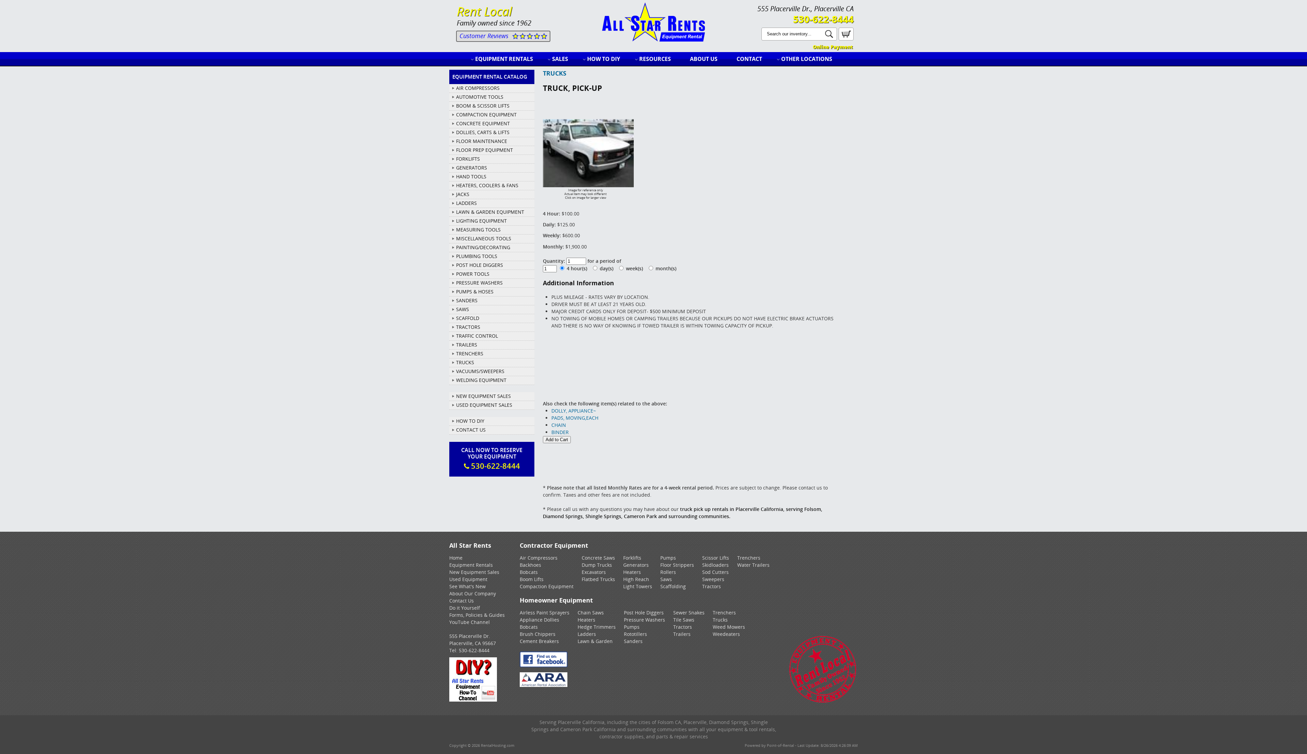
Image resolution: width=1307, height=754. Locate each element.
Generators (636, 565)
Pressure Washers (644, 619)
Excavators (594, 572)
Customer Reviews (484, 36)
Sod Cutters (715, 572)
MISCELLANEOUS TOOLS (483, 238)
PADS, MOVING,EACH (574, 418)
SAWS (462, 309)
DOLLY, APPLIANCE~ (573, 410)
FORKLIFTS (468, 159)
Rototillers (635, 634)
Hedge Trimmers (597, 627)
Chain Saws (591, 612)
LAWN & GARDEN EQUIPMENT (490, 212)
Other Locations (806, 59)
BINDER (560, 432)
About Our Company (472, 593)
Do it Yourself (464, 608)
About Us (703, 59)
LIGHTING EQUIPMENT (481, 221)
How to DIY (603, 59)
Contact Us (471, 430)
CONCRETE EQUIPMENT (483, 123)
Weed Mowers (729, 627)
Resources (655, 59)
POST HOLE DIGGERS (479, 265)
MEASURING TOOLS (478, 229)
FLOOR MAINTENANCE (481, 141)
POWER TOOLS (472, 274)
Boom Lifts (532, 579)
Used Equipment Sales (484, 405)
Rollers (668, 572)
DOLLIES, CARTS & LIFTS (483, 132)
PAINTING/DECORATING (483, 247)
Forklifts (632, 558)
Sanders (633, 641)
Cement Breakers (539, 641)
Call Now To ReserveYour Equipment (491, 458)
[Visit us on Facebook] (543, 665)
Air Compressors (539, 558)
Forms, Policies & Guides (477, 615)
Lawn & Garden (595, 641)
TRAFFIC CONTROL (477, 336)
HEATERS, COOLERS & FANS (487, 185)
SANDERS (467, 300)
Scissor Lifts (715, 558)
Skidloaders (715, 565)
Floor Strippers (677, 565)
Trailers (682, 634)
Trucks (720, 619)
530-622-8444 (823, 19)
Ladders (587, 634)
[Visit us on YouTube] (473, 699)
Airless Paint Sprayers (544, 612)
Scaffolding (673, 586)
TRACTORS (468, 327)
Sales (560, 59)
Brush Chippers (537, 634)
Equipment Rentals (504, 59)
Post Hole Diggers (644, 612)
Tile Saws (683, 619)
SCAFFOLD (467, 318)
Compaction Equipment (547, 586)
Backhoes (530, 565)
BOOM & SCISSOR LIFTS (483, 105)
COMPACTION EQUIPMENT (486, 114)
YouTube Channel (469, 622)
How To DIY (470, 421)
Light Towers (637, 586)
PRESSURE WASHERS (479, 282)
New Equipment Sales (483, 396)
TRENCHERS (469, 353)
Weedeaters (726, 634)
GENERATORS (471, 167)
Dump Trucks (597, 565)
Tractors (711, 586)
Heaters (632, 572)
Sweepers (713, 579)
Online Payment (833, 47)
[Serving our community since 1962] (823, 701)
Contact (749, 59)
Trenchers (748, 558)
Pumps (668, 558)
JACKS (462, 194)
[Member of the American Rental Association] (543, 685)
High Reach (636, 579)
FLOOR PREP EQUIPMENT (484, 150)
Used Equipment (468, 579)
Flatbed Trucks (598, 579)
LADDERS (466, 203)
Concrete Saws (598, 558)
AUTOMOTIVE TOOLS (479, 97)
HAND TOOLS (471, 176)
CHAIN (558, 425)
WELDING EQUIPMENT (481, 380)
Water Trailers (753, 565)
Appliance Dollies (539, 619)
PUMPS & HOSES (475, 291)
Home (456, 558)
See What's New (467, 586)
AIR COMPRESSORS (478, 88)
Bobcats (529, 572)
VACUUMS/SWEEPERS (480, 371)
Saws (666, 579)
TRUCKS (465, 362)
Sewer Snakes (689, 612)
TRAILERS (466, 344)
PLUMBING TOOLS (476, 256)
